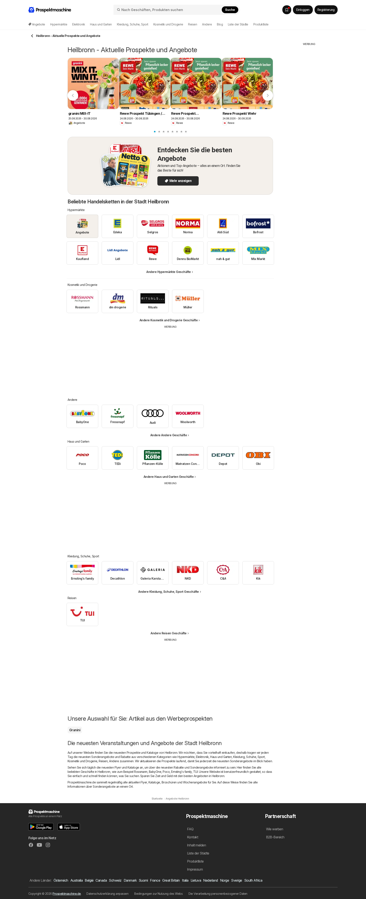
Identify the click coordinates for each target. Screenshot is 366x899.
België (89, 880)
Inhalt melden (196, 845)
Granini (74, 730)
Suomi (143, 880)
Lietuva (196, 880)
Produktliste (261, 24)
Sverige (236, 880)
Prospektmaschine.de (67, 893)
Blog (220, 24)
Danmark (130, 880)
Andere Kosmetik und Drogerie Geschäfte (169, 320)
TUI (195, 771)
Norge (224, 880)
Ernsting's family (181, 771)
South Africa (253, 880)
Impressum (195, 869)
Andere (114, 761)
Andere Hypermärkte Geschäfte (168, 272)
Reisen (103, 761)
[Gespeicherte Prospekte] (286, 9)
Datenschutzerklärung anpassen (107, 893)
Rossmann (140, 771)
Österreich (61, 880)
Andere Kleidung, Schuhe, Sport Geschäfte (168, 591)
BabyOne (155, 771)
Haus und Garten (221, 757)
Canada (101, 880)
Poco (166, 771)
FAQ (190, 829)
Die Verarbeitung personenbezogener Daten (218, 893)
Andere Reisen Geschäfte (168, 633)
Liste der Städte (238, 24)
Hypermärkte (185, 757)
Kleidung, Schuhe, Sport (249, 757)
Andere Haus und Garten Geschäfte (169, 476)
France (155, 880)
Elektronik (202, 757)
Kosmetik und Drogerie (82, 761)
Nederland (210, 880)
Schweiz (115, 880)
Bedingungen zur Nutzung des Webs (158, 893)
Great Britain (171, 880)
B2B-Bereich (275, 837)
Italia (185, 880)
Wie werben (274, 829)
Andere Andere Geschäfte (168, 435)
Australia (76, 880)
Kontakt (192, 837)
